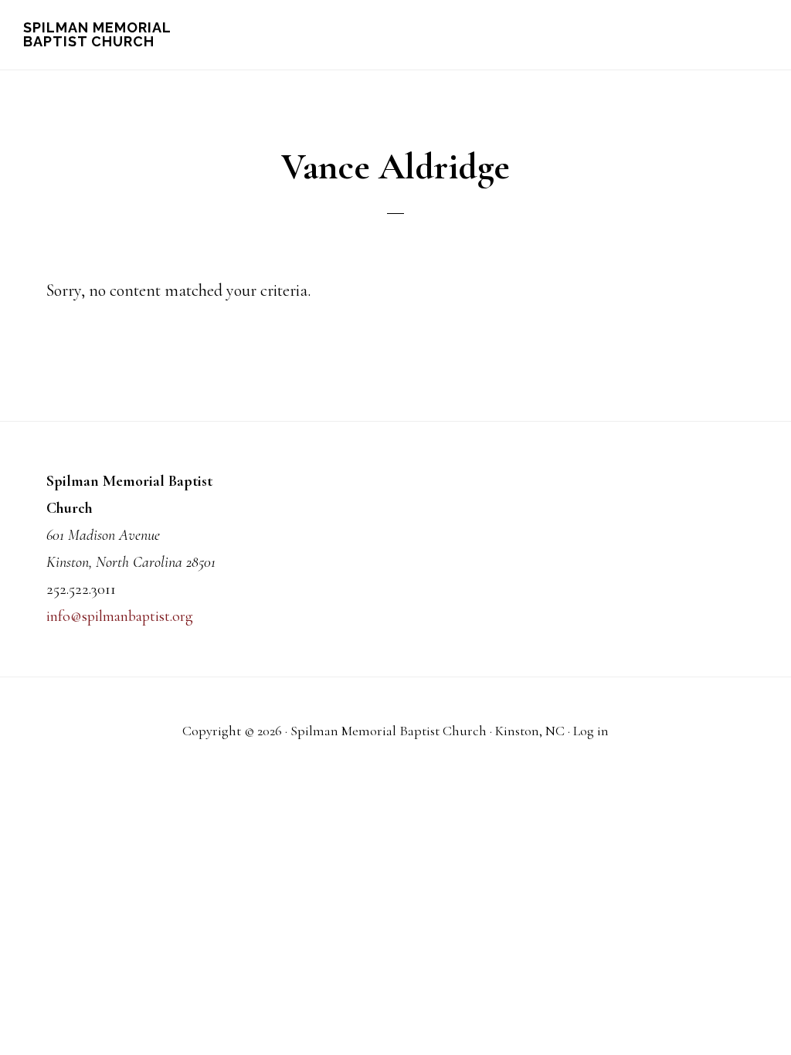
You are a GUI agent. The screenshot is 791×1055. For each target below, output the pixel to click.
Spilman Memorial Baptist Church (97, 34)
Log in (591, 730)
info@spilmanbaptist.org (119, 616)
